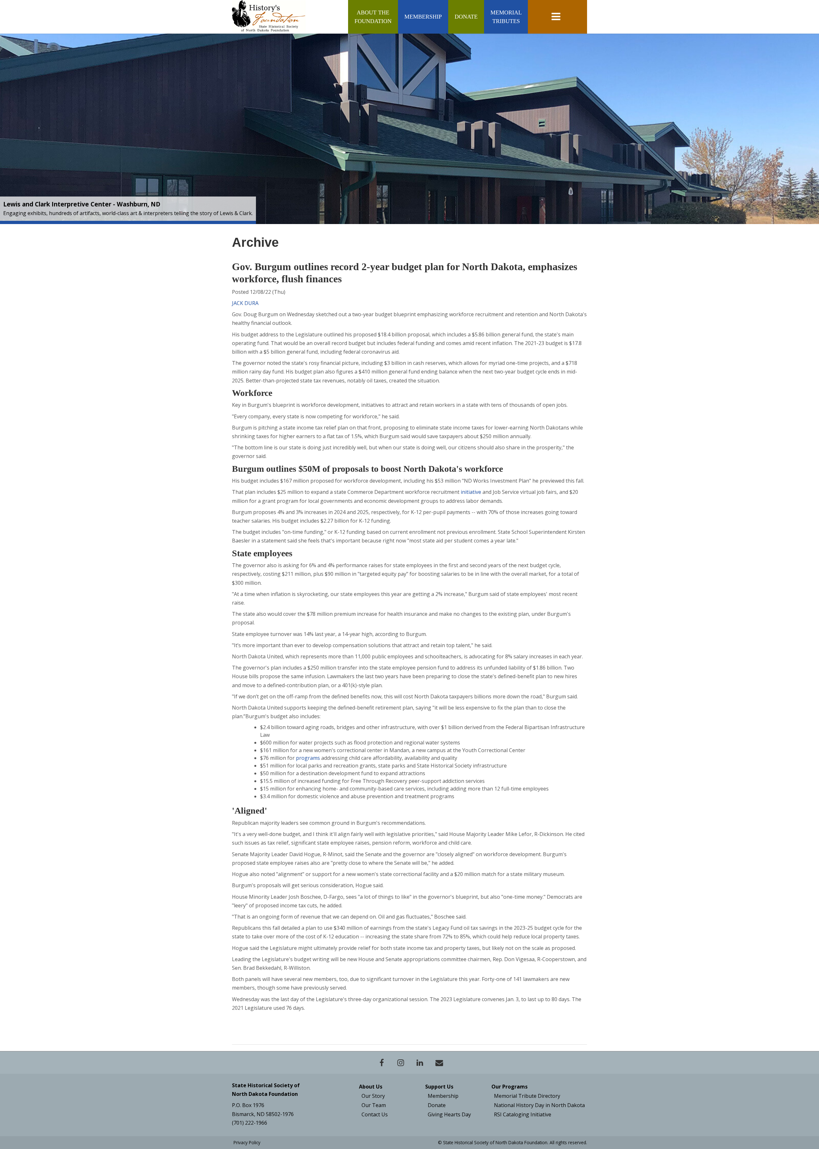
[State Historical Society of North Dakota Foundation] (269, 16)
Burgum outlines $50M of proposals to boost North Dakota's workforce (367, 469)
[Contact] (439, 1062)
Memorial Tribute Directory (527, 1095)
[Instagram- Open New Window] (400, 1062)
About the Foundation (373, 16)
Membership (423, 16)
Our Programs (509, 1086)
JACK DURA (245, 303)
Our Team (374, 1105)
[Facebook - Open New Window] (381, 1062)
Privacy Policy (247, 1142)
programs (308, 757)
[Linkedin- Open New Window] (420, 1062)
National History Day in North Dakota (539, 1105)
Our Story (373, 1095)
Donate (466, 16)
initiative (471, 491)
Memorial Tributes (505, 16)
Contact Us (375, 1114)
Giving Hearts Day (449, 1114)
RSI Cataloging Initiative (522, 1114)
